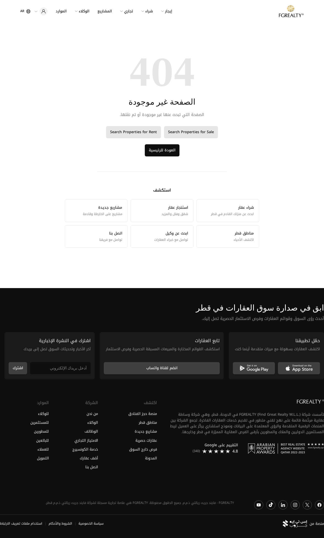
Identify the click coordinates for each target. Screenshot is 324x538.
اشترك (18, 368)
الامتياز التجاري (86, 440)
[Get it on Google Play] (254, 368)
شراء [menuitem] (149, 11)
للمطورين (41, 432)
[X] (307, 504)
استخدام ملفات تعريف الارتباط (21, 523)
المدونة (151, 458)
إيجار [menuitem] (168, 11)
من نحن (92, 414)
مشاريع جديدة (146, 432)
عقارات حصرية (146, 440)
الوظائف (91, 432)
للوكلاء (43, 414)
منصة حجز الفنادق (142, 414)
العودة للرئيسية (162, 150)
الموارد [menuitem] (61, 11)
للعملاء (43, 449)
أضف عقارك (89, 458)
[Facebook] (319, 504)
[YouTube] (258, 504)
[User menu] (41, 11)
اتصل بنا (91, 467)
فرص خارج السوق (143, 449)
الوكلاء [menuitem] (84, 11)
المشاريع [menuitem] (104, 11)
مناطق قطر (148, 423)
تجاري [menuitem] (128, 11)
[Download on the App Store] (299, 368)
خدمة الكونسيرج (85, 449)
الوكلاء (92, 423)
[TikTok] (270, 504)
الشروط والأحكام (60, 523)
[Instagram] (295, 504)
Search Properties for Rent (133, 132)
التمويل (43, 458)
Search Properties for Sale (191, 132)
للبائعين (42, 440)
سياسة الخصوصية (91, 523)
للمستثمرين (39, 423)
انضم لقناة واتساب (161, 368)
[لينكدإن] (283, 504)
